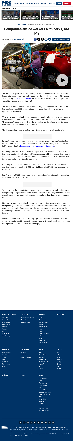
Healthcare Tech (44, 362)
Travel (4, 357)
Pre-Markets (42, 340)
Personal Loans (7, 324)
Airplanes (5, 362)
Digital (40, 352)
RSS (42, 422)
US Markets (42, 320)
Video (23, 375)
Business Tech (43, 359)
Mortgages (5, 317)
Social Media (42, 355)
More (50, 3)
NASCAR (59, 359)
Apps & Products (44, 410)
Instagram (27, 422)
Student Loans (6, 320)
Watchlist (44, 3)
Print (46, 39)
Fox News (41, 403)
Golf (58, 366)
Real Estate (25, 349)
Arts (3, 366)
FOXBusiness (18, 39)
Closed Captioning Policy (59, 427)
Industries (42, 336)
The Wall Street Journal (22, 98)
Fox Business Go (43, 408)
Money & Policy (25, 320)
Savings (4, 326)
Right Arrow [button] (69, 15)
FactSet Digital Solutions (25, 431)
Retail (40, 338)
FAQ (40, 387)
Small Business (25, 322)
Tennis (59, 368)
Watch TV (67, 3)
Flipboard (34, 422)
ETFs (40, 331)
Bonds (41, 329)
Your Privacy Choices (40, 427)
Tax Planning (6, 336)
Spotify (49, 422)
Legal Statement (36, 431)
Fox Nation (42, 406)
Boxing (59, 362)
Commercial (24, 355)
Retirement (5, 333)
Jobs (40, 381)
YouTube (31, 422)
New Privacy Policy (24, 427)
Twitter (38, 39)
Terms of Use (43, 383)
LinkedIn (38, 422)
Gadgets (41, 357)
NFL (58, 352)
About (41, 375)
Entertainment (6, 352)
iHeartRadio (53, 422)
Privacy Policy (43, 385)
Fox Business (6, 3)
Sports (59, 349)
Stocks (41, 317)
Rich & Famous (6, 355)
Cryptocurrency (43, 322)
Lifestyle (5, 349)
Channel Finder (43, 378)
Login (59, 3)
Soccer (59, 364)
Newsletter (45, 422)
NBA (58, 355)
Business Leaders (44, 333)
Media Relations (43, 390)
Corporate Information (45, 392)
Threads (42, 39)
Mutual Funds (43, 343)
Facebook (35, 39)
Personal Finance (18, 3)
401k (3, 331)
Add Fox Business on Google (61, 39)
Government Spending (27, 317)
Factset (58, 429)
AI (39, 366)
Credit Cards (6, 322)
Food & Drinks (6, 364)
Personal (23, 352)
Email (49, 39)
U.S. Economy (22, 24)
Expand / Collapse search (54, 3)
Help (49, 427)
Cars (3, 359)
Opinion (5, 375)
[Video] (36, 66)
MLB (58, 357)
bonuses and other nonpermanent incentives (37, 146)
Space (41, 368)
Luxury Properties (26, 357)
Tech (41, 349)
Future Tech (42, 364)
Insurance (5, 329)
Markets (36, 3)
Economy (29, 3)
